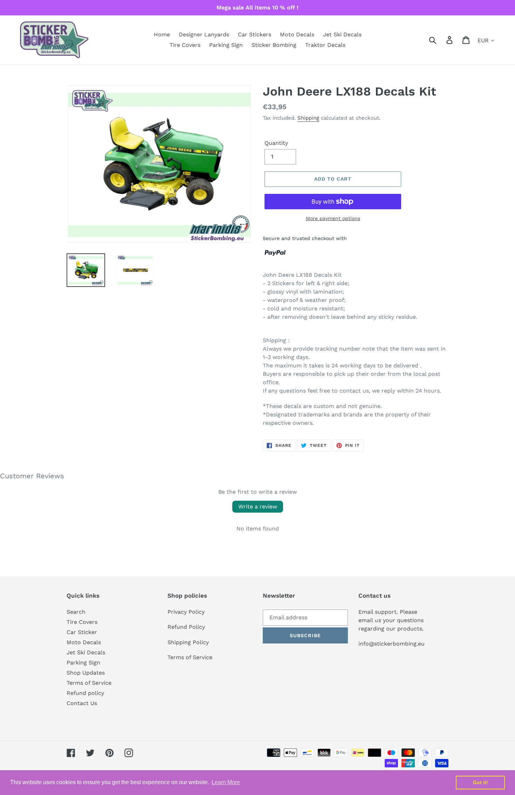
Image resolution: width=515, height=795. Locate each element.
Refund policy (85, 693)
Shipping (308, 118)
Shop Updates (86, 672)
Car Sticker (82, 632)
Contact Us (82, 703)
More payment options (333, 218)
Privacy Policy (186, 611)
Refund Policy (186, 627)
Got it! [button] (480, 782)
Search (76, 611)
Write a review (257, 506)
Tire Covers (82, 622)
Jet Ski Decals (86, 652)
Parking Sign (83, 662)
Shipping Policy (188, 642)
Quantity (276, 143)
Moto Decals (84, 642)
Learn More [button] (226, 782)
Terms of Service (89, 683)
